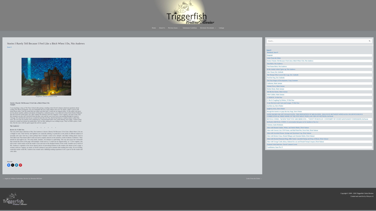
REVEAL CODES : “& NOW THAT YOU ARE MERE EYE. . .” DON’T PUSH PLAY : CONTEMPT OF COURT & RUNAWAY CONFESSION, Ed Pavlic (317, 119)
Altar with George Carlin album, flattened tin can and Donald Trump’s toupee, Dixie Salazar (295, 142)
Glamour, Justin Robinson (275, 125)
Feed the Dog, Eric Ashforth (275, 78)
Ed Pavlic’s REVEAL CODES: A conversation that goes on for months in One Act (292, 122)
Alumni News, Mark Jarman (276, 86)
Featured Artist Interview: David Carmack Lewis (282, 144)
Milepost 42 (370, 196)
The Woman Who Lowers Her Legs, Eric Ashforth (282, 75)
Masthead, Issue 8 (272, 52)
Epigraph (270, 55)
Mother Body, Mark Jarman (275, 89)
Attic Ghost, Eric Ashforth (275, 72)
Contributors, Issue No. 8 (274, 147)
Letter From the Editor (254, 178)
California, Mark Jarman (274, 83)
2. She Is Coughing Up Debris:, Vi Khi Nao (280, 100)
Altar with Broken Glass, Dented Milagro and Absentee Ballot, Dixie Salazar (291, 136)
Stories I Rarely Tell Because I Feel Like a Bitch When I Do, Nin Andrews (290, 61)
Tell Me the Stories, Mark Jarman (277, 92)
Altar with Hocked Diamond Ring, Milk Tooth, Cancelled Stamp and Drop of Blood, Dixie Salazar (297, 139)
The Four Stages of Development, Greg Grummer (282, 80)
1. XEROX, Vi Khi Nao (274, 97)
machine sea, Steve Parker (275, 106)
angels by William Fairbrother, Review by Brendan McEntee (22, 178)
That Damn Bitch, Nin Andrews (277, 66)
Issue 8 (9, 47)
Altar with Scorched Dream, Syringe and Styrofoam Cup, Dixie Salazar (289, 133)
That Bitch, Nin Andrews (275, 63)
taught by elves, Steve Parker (276, 109)
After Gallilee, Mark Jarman (275, 94)
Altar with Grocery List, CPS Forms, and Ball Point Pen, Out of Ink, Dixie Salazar (292, 130)
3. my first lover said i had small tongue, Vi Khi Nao (283, 103)
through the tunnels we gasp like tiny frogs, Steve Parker (284, 111)
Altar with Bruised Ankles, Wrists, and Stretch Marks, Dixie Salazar (288, 127)
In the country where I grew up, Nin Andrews (281, 69)
